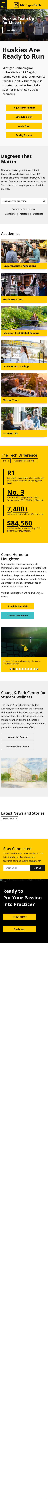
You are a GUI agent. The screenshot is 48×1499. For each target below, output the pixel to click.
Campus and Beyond (17, 615)
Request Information (24, 107)
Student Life (10, 433)
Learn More (12, 30)
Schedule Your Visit (17, 606)
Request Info (20, 916)
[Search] (44, 201)
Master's (24, 213)
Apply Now (24, 126)
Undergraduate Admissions (19, 265)
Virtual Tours (11, 400)
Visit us (5, 592)
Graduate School (13, 299)
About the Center (17, 737)
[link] (11, 669)
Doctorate (38, 213)
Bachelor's (10, 213)
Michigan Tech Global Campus (21, 333)
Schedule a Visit (24, 116)
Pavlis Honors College (16, 366)
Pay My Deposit (24, 135)
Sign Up (37, 867)
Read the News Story (17, 746)
